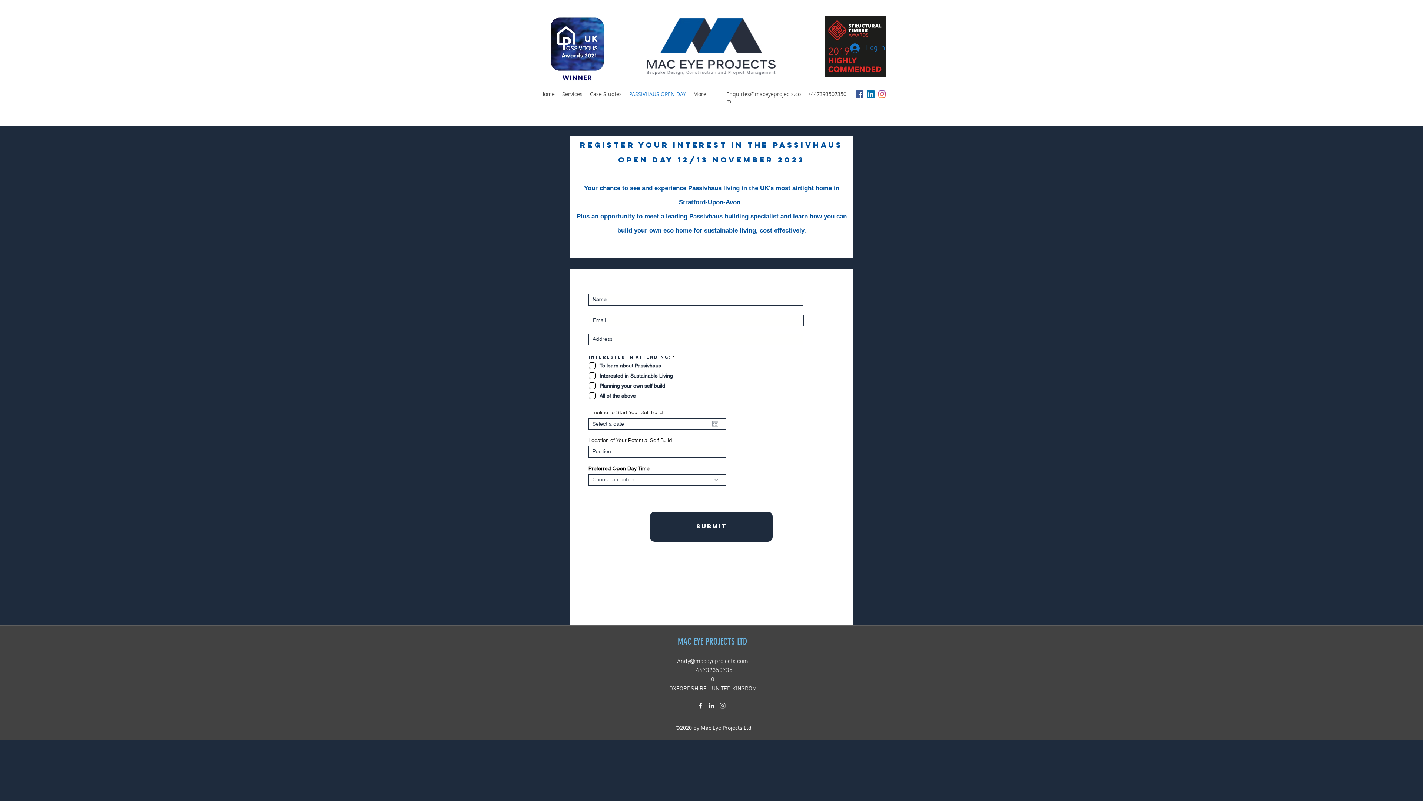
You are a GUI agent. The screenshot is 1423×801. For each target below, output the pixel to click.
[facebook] (859, 94)
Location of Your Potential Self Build (630, 440)
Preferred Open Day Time (619, 468)
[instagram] (882, 94)
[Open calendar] (715, 424)
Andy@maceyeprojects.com (712, 661)
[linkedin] (871, 94)
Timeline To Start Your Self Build (625, 412)
